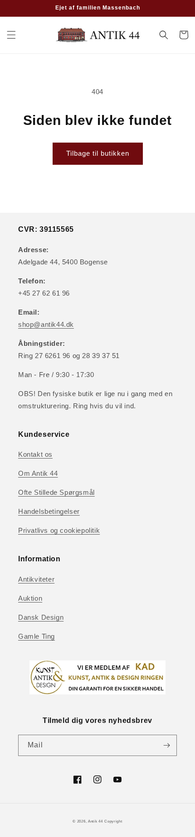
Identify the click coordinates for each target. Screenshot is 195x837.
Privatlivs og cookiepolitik (59, 530)
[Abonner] (166, 745)
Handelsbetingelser (49, 511)
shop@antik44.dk (46, 324)
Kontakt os (35, 454)
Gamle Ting (36, 636)
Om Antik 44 (38, 473)
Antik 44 (95, 821)
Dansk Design (40, 617)
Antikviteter (36, 579)
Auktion (30, 598)
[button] (11, 35)
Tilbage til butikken (97, 153)
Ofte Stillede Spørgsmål (56, 492)
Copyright (113, 821)
